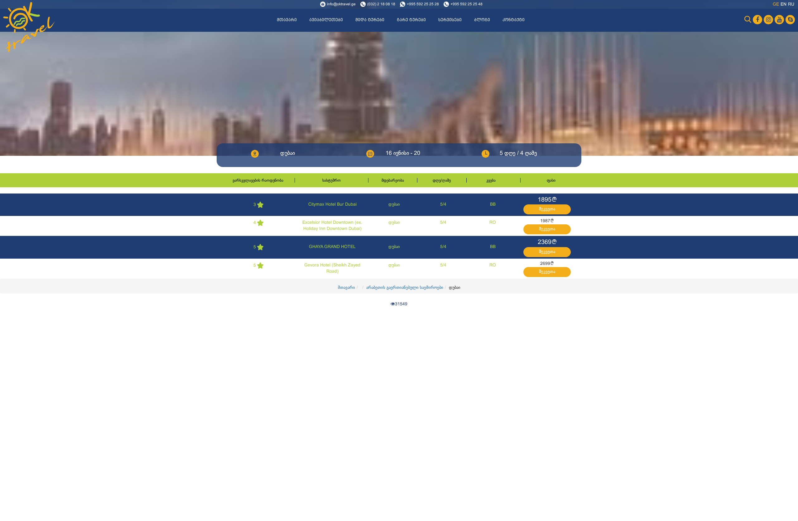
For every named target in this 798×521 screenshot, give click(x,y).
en (783, 4)
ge (776, 4)
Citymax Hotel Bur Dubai (332, 205)
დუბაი (394, 205)
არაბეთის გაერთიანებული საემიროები (404, 288)
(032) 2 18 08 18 (381, 4)
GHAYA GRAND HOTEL (332, 247)
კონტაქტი (513, 20)
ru (791, 4)
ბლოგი (482, 20)
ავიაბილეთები (326, 20)
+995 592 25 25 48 (466, 4)
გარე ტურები (411, 20)
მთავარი (287, 20)
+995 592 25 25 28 (423, 4)
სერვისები (450, 20)
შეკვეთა (547, 209)
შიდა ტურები (369, 20)
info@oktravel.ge (341, 4)
